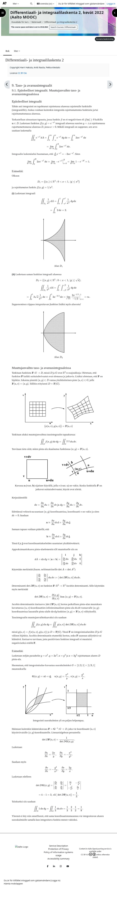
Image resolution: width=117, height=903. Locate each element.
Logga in (111, 3)
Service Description (58, 845)
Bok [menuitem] (7, 50)
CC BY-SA (22, 73)
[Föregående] (7, 84)
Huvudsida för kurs (20, 22)
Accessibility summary (58, 858)
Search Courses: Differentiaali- (63, 27)
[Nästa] (110, 84)
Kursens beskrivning (104, 39)
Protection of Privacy (58, 848)
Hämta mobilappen (13, 883)
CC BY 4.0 (85, 854)
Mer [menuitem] (15, 3)
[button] (31, 3)
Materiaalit (36, 22)
